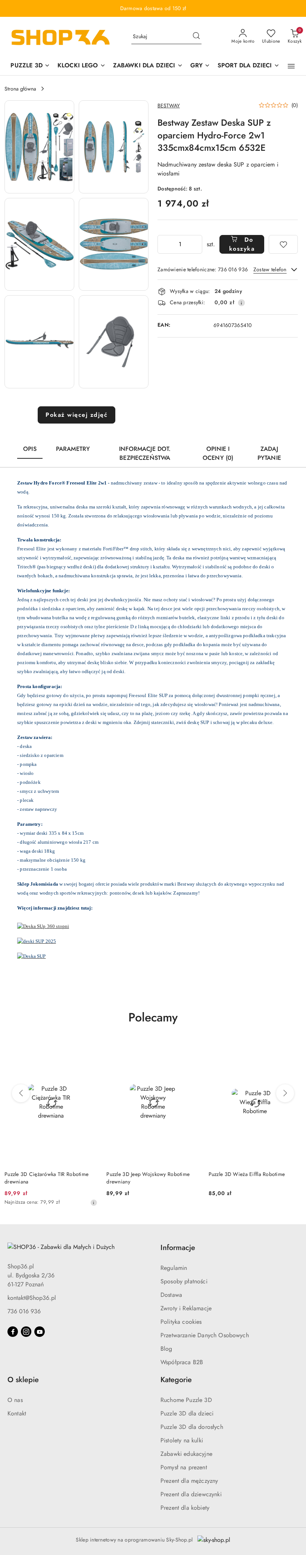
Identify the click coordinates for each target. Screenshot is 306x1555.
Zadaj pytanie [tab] (269, 453)
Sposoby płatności (183, 1281)
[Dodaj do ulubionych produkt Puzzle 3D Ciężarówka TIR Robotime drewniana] (88, 1049)
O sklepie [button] (23, 1379)
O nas (15, 1400)
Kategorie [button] (176, 1379)
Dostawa (171, 1294)
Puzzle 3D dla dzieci (186, 1413)
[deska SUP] (31, 955)
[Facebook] (12, 1331)
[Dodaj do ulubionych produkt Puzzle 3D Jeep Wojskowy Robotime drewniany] (191, 1049)
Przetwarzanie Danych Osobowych (204, 1335)
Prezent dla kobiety (184, 1507)
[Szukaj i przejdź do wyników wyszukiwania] (196, 36)
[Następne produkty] (285, 1093)
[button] (291, 66)
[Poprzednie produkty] (21, 1093)
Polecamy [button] (153, 1017)
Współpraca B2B (181, 1362)
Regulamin (173, 1268)
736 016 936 (24, 1311)
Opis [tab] (30, 448)
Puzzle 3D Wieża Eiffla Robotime (247, 1174)
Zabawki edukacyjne (186, 1453)
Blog (166, 1348)
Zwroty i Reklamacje (186, 1308)
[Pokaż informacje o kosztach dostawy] (241, 303)
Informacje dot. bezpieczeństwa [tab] (145, 453)
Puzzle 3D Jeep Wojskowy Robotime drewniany (148, 1177)
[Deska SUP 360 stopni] (43, 926)
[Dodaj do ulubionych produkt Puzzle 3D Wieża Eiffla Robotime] (293, 1049)
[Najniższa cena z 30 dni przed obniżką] (93, 1202)
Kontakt (16, 1413)
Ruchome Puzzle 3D (186, 1400)
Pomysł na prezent (183, 1467)
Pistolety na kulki (181, 1440)
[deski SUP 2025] (36, 940)
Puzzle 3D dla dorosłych (191, 1427)
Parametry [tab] (73, 448)
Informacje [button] (177, 1247)
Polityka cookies (181, 1321)
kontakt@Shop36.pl (31, 1297)
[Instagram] (26, 1331)
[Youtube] (39, 1331)
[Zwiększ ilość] (196, 244)
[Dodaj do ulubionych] (283, 244)
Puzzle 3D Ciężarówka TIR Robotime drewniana (46, 1177)
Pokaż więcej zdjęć (76, 414)
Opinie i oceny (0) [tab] (218, 453)
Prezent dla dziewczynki (191, 1494)
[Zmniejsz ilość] (163, 244)
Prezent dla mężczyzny (189, 1480)
